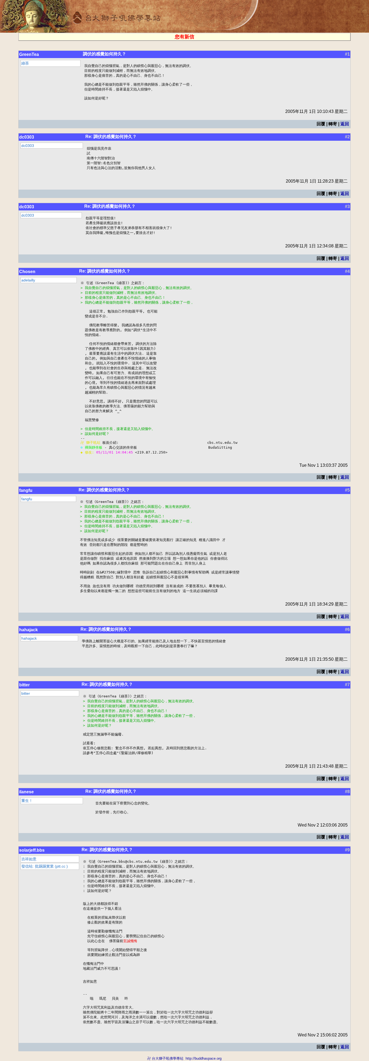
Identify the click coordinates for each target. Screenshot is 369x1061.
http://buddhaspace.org (204, 1058)
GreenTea (29, 54)
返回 (344, 124)
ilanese (26, 792)
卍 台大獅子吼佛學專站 (165, 1058)
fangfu (25, 490)
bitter (24, 685)
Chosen (27, 271)
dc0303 (26, 137)
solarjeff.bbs (32, 850)
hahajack (28, 629)
